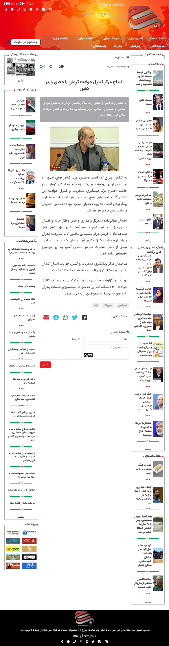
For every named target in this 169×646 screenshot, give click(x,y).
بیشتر (148, 240)
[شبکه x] (37, 10)
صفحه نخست (157, 38)
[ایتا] (50, 10)
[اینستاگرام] (25, 10)
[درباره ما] (12, 10)
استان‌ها (118, 46)
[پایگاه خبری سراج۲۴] (144, 18)
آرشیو (21, 80)
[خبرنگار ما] (6, 10)
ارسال (45, 365)
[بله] (43, 10)
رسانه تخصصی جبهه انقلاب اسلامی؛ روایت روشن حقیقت (101, 15)
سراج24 (106, 178)
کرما (96, 305)
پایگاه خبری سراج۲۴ (113, 5)
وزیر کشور (122, 305)
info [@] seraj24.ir (84, 636)
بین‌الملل (135, 46)
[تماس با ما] (18, 10)
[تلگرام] (31, 10)
